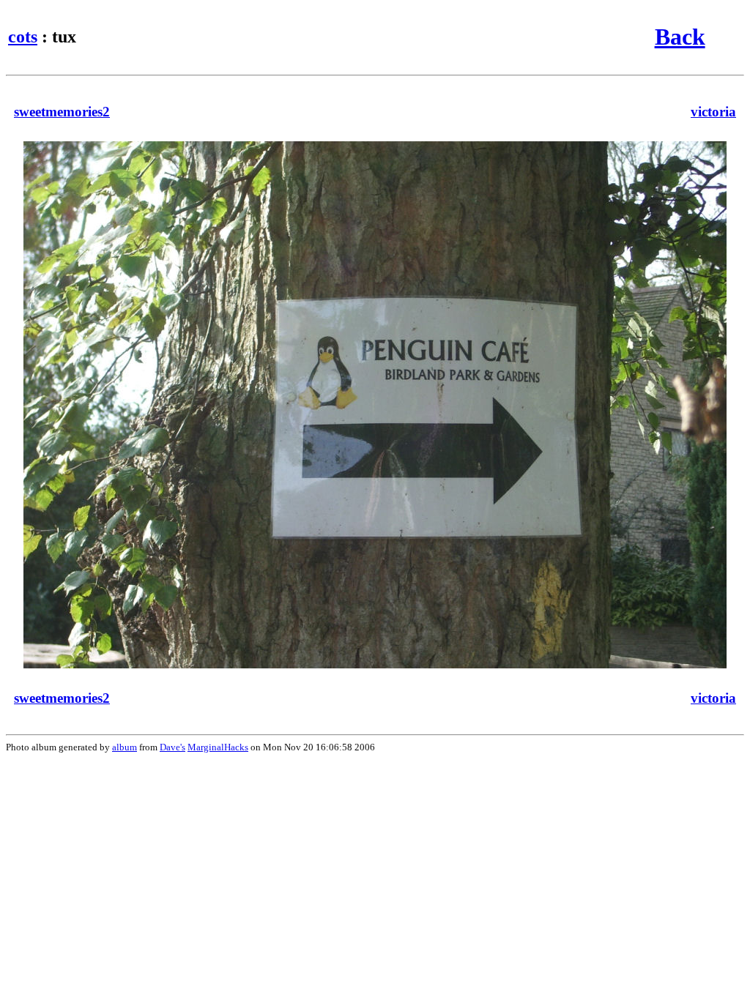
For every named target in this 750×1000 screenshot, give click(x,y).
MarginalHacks (218, 747)
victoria (713, 111)
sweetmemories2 (62, 111)
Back (680, 36)
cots (22, 36)
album (124, 747)
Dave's (172, 747)
